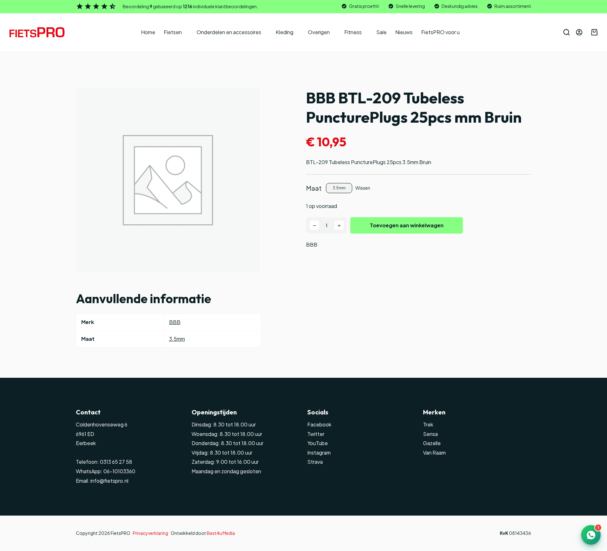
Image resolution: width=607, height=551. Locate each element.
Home (148, 32)
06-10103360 (119, 471)
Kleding (284, 32)
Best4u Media (221, 533)
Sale (381, 32)
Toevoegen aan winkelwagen (407, 225)
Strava (315, 461)
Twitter (315, 434)
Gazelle (432, 443)
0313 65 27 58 (115, 461)
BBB (311, 244)
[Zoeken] (566, 32)
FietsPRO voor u (440, 32)
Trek (428, 424)
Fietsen (173, 32)
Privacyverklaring (150, 533)
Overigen (319, 32)
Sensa (430, 434)
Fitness (353, 32)
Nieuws (404, 32)
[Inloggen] (579, 32)
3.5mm (177, 338)
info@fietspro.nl (108, 480)
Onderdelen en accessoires (229, 32)
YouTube (317, 443)
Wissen (362, 188)
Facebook (319, 424)
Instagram (319, 452)
